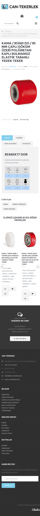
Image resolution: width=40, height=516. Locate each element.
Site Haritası (5, 453)
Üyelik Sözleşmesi (8, 397)
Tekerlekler (8, 31)
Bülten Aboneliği (7, 451)
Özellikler (19, 138)
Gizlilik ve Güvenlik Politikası (11, 400)
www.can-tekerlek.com (12, 379)
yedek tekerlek (19, 204)
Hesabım (4, 425)
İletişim (4, 422)
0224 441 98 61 (20, 338)
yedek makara (9, 209)
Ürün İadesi (5, 428)
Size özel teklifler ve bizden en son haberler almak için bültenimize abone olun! (20, 471)
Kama (25, 66)
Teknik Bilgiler (6, 410)
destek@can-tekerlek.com (13, 376)
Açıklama (7, 138)
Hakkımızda (5, 394)
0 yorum (15, 119)
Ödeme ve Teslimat (8, 408)
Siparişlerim (5, 430)
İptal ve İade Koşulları (9, 405)
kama (6, 204)
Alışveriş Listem (7, 433)
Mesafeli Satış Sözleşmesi (10, 402)
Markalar (4, 445)
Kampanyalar (6, 448)
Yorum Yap (25, 119)
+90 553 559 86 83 (11, 365)
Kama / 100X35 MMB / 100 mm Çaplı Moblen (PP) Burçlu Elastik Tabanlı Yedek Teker (10, 258)
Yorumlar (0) (26, 143)
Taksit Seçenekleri (10, 143)
